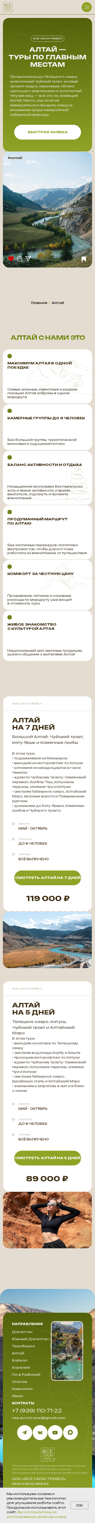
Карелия (21, 1367)
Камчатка (22, 1389)
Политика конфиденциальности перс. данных (49, 1465)
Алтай (58, 303)
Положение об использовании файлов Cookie (49, 1472)
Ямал (17, 1396)
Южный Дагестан (30, 1339)
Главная (39, 303)
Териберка (23, 1346)
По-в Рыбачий (26, 1375)
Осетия (19, 1382)
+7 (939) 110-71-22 (37, 1410)
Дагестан (22, 1332)
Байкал (19, 1360)
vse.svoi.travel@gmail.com (38, 1418)
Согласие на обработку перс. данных (41, 1469)
